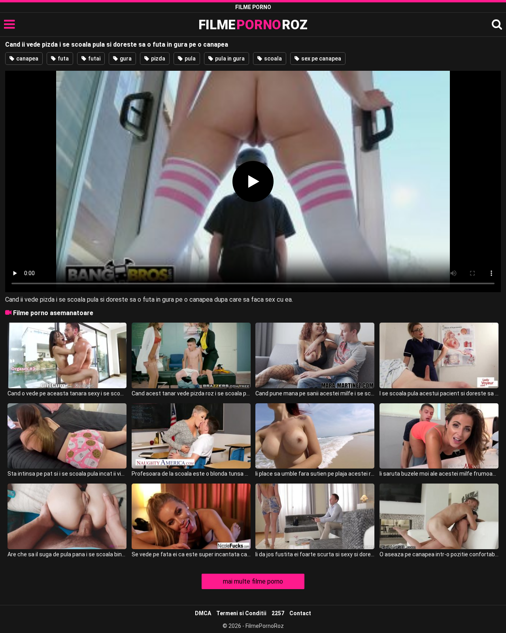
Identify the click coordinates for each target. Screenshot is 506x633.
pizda (157, 58)
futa (63, 58)
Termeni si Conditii (241, 613)
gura (125, 58)
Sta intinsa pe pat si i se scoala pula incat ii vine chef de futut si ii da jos (67, 473)
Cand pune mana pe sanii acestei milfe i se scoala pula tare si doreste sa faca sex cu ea (314, 393)
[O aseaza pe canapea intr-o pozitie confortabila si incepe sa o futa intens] (439, 516)
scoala (272, 58)
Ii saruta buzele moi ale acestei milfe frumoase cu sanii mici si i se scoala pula (439, 473)
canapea (26, 58)
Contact (300, 613)
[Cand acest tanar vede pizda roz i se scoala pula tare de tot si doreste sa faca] (191, 355)
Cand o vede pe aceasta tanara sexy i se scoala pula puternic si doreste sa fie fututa (67, 393)
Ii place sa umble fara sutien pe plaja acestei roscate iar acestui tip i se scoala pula (314, 473)
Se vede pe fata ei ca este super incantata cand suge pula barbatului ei (191, 554)
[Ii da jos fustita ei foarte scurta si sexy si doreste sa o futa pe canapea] (314, 516)
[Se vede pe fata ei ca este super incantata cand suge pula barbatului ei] (191, 516)
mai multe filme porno (253, 581)
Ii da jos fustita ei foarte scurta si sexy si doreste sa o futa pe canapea (314, 554)
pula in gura (229, 58)
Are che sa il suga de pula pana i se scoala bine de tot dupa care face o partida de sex (67, 554)
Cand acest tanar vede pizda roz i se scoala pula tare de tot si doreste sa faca (191, 393)
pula (189, 58)
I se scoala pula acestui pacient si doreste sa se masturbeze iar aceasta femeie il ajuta (439, 393)
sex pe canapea (320, 58)
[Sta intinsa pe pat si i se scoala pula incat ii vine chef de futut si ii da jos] (67, 436)
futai (93, 58)
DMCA (203, 613)
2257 (278, 613)
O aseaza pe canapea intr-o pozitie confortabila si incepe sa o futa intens (439, 554)
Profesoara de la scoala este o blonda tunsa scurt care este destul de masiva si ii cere (191, 473)
